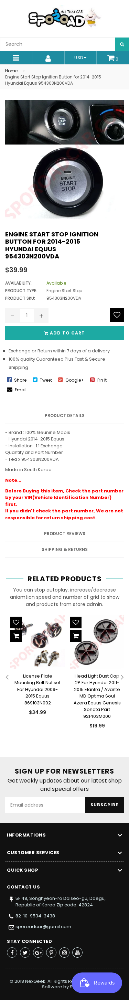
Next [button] (122, 677)
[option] (35, 671)
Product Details (65, 415)
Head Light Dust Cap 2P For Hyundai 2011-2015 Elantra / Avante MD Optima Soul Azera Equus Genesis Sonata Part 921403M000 (97, 696)
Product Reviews (64, 533)
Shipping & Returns (65, 549)
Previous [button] (7, 677)
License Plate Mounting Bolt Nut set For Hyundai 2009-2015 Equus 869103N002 (37, 689)
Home (11, 71)
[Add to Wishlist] (117, 315)
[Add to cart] (16, 636)
